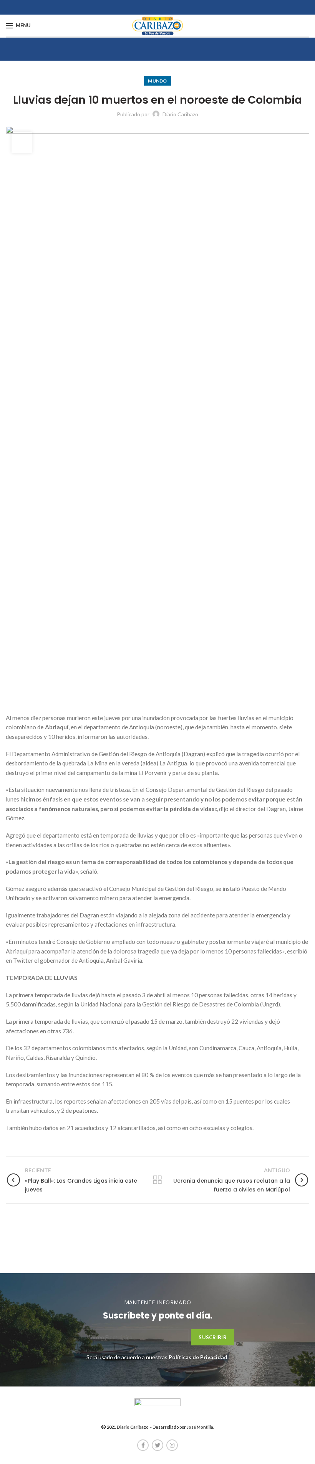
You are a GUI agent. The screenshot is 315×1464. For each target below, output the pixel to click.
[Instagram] (172, 1445)
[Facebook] (143, 1445)
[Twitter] (157, 1445)
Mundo (157, 81)
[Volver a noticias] (157, 1180)
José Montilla (200, 1426)
